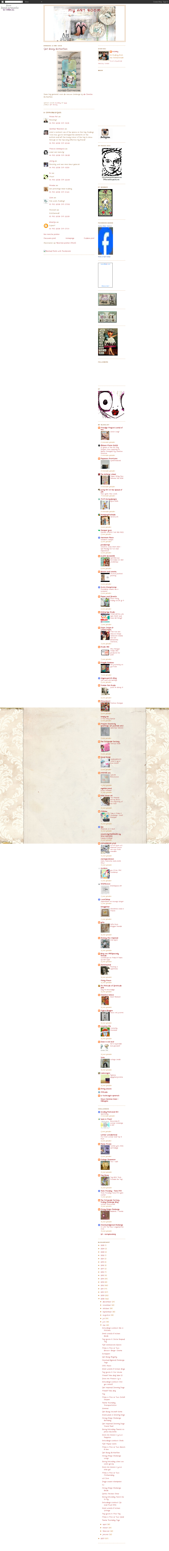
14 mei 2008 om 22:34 (59, 180)
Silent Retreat (115, 997)
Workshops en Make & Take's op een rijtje (111, 959)
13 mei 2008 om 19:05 (59, 123)
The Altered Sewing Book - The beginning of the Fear (116, 801)
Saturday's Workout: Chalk (112, 1440)
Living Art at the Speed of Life (111, 491)
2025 (103, 1245)
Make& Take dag (109, 1391)
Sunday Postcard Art (109, 1112)
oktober (106, 1308)
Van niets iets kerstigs (109, 680)
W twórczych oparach (110, 1095)
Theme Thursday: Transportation (109, 1404)
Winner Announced (108, 1204)
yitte (102, 922)
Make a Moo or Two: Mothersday (110, 1474)
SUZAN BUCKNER (108, 556)
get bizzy (53, 105)
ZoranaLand (106, 965)
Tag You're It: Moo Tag (111, 1514)
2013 (102, 1282)
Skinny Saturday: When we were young (113, 1462)
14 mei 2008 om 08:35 (59, 155)
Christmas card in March (117, 910)
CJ (103, 1485)
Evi (50, 173)
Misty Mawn (106, 980)
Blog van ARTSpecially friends (110, 955)
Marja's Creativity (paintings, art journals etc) (112, 725)
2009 (103, 1295)
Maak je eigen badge (104, 256)
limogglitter (105, 907)
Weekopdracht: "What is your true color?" (115, 761)
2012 (102, 1285)
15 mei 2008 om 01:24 (59, 192)
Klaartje (52, 222)
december (107, 1302)
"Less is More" (106, 1119)
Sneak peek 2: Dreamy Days (113, 1415)
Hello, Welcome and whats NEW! (111, 862)
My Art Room (84, 10)
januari (106, 1534)
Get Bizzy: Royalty (109, 1357)
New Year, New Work (109, 494)
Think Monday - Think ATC (111, 1191)
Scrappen (106, 1354)
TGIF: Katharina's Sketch (111, 1345)
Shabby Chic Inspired (109, 938)
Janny (51, 161)
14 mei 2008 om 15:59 (59, 167)
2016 (102, 1272)
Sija (102, 827)
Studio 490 (105, 647)
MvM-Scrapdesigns (109, 499)
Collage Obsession (108, 1159)
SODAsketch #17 (116, 886)
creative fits (106, 1026)
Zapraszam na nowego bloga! (112, 901)
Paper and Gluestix (109, 596)
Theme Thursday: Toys (111, 1520)
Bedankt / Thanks (116, 1211)
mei (104, 1325)
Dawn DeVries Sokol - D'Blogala (110, 1100)
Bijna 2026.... (114, 501)
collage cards (115, 1059)
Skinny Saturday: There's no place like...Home (113, 1430)
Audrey (115, 52)
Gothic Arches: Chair (110, 1494)
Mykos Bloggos (107, 1010)
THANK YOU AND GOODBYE (116, 1147)
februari (106, 1531)
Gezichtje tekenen (116, 728)
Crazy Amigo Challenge (110, 1209)
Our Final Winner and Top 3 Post (111, 1138)
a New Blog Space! (108, 719)
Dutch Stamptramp (109, 587)
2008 (103, 1299)
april (105, 1524)
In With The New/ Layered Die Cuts (112, 1228)
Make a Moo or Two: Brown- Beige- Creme (112, 1349)
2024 (103, 1249)
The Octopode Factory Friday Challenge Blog (110, 1201)
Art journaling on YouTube (116, 666)
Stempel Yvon (106, 530)
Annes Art (53, 116)
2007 (103, 1538)
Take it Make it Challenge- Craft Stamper (116, 815)
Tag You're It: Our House (112, 1372)
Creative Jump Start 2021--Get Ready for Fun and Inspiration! (111, 549)
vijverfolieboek (115, 460)
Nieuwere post (50, 238)
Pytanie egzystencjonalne (116, 1076)
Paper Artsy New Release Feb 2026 (116, 477)
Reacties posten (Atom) (66, 243)
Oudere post (89, 238)
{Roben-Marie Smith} (109, 445)
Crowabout (105, 701)
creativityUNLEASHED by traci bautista (111, 835)
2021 (102, 1259)
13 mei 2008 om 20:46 (59, 143)
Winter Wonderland (109, 1135)
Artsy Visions (106, 1089)
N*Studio (104, 1092)
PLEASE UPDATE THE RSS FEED (112, 532)
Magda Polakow (107, 662)
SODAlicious (105, 884)
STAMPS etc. (106, 773)
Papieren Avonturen (109, 458)
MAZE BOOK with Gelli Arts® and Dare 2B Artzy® (117, 616)
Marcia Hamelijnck (57, 149)
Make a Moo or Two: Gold (113, 1517)
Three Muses (106, 1144)
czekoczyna (105, 1073)
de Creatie (87, 94)
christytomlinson (107, 859)
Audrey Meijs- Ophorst (105, 226)
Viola (51, 198)
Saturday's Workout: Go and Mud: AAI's (111, 1503)
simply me (105, 717)
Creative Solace (107, 995)
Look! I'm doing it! (116, 687)
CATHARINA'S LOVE (108, 843)
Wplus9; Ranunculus (114, 776)
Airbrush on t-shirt (108, 829)
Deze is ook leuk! (107, 1042)
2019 (102, 1262)
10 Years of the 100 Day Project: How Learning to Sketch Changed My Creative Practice (111, 450)
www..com (105, 264)
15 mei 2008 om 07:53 (59, 204)
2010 (102, 1292)
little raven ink (106, 795)
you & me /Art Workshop (115, 871)
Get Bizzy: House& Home (112, 1412)
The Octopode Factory (110, 741)
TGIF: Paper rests (109, 1444)
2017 (103, 1269)
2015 (102, 1275)
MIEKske (104, 811)
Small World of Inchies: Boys (113, 1369)
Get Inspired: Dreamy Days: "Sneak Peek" (113, 1425)
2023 (103, 1252)
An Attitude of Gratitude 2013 (111, 987)
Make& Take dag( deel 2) (112, 1375)
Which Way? (114, 432)
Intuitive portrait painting (116, 575)
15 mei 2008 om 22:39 (59, 216)
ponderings (105, 545)
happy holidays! (107, 838)
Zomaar (105, 1408)
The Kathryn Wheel (108, 474)
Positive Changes (116, 703)
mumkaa (104, 868)
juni (104, 1322)
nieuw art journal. (116, 1013)
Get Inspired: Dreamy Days (113, 1387)
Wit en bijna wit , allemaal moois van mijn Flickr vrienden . (116, 848)
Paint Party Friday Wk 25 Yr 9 (117, 599)
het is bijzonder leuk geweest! (116, 1045)
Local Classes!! (106, 790)
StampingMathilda (108, 515)
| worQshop (105, 899)
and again (114, 940)
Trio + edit (114, 1162)
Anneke (52, 185)
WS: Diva (105, 1478)
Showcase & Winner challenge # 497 (116, 1123)
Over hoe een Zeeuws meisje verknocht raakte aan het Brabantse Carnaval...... (116, 637)
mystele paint (106, 788)
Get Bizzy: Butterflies (111, 1453)
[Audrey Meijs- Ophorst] (105, 254)
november (107, 1305)
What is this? (105, 286)
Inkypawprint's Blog (109, 678)
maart (106, 1528)
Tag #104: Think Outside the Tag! (116, 1178)
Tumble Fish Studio (108, 685)
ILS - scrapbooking (108, 1234)
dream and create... (109, 572)
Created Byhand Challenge (112, 1225)
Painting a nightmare (114, 968)
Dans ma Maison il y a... (111, 1378)
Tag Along (105, 1175)
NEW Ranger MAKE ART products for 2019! (115, 652)
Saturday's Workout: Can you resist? (112, 1383)
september (107, 1312)
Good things (105, 757)
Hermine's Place (107, 537)
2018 (103, 1265)
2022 (103, 1255)
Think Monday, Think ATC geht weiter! (112, 1194)
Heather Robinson (56, 129)
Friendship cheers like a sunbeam (109, 590)
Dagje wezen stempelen (112, 1481)
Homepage (70, 238)
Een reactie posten (52, 234)
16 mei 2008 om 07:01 (59, 229)
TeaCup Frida (115, 744)
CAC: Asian (106, 1366)
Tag (103, 1394)
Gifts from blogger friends (116, 925)
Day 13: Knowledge (108, 990)
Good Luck (114, 517)
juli (104, 1318)
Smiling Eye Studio (108, 612)
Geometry (104, 1114)
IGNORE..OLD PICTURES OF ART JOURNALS (117, 560)
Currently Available (113, 1029)
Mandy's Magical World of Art (111, 429)
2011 (102, 1289)
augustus (107, 1315)
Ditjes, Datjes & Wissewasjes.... (107, 629)
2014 (103, 1279)
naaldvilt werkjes (107, 540)
